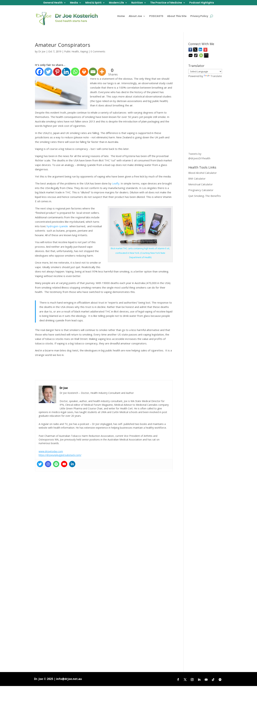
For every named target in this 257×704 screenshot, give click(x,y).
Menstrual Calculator (200, 184)
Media (74, 2)
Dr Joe (41, 51)
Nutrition (137, 2)
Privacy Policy (199, 16)
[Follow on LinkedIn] (199, 679)
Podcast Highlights (201, 2)
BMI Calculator (197, 178)
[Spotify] (56, 464)
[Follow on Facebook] (178, 679)
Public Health (71, 51)
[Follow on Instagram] (192, 679)
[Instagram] (48, 464)
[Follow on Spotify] (220, 679)
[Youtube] (64, 464)
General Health (53, 2)
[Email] (93, 72)
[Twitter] (48, 72)
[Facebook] (39, 72)
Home (121, 16)
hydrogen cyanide (58, 226)
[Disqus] (104, 516)
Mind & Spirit (93, 2)
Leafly (115, 183)
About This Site (177, 16)
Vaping (84, 51)
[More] (102, 72)
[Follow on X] (185, 679)
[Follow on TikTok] (213, 679)
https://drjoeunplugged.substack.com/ (60, 455)
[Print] (84, 72)
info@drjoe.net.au (69, 679)
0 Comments (98, 51)
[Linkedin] (66, 72)
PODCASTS (156, 16)
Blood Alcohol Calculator (202, 172)
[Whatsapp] (75, 72)
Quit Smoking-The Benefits (204, 196)
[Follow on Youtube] (206, 679)
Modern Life (116, 2)
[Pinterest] (57, 72)
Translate (216, 76)
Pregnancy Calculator (200, 190)
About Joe (135, 16)
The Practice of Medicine (166, 2)
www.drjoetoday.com (51, 451)
